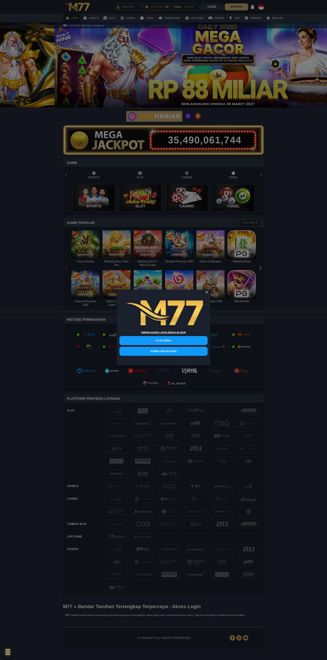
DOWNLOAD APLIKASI (163, 351)
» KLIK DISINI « (163, 340)
